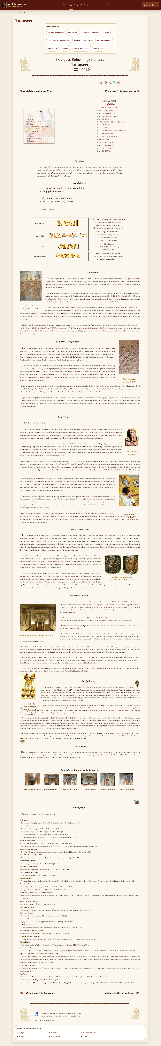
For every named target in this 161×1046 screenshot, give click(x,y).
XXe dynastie (52, 576)
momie (99, 690)
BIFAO (52, 887)
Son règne (105, 32)
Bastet (105, 618)
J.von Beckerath (119, 122)
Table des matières (89, 1032)
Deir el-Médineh (57, 470)
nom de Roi (52, 519)
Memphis (120, 602)
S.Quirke (111, 122)
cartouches (124, 698)
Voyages (76, 5)
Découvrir (109, 5)
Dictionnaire (55, 1036)
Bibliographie (99, 48)
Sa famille (64, 48)
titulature (22, 649)
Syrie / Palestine (97, 5)
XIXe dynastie (128, 279)
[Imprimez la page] (110, 84)
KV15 (37, 377)
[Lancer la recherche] (143, 5)
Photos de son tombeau (80, 48)
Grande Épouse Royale (28, 660)
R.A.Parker (108, 125)
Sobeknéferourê (45, 328)
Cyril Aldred (65, 736)
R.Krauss (115, 131)
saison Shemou (95, 377)
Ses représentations (104, 40)
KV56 (115, 733)
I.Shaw (115, 107)
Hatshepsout (93, 687)
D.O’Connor (108, 128)
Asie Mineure (64, 5)
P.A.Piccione (109, 133)
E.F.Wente (108, 151)
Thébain (122, 519)
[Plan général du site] (114, 84)
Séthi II (118, 282)
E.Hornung (102, 107)
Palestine (111, 547)
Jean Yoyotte (35, 663)
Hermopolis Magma (85, 668)
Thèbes (123, 541)
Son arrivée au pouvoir (89, 32)
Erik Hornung (44, 331)
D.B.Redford (109, 110)
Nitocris (28, 328)
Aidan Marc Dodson (79, 371)
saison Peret (103, 374)
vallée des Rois (101, 313)
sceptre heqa (89, 652)
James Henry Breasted (88, 496)
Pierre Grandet (44, 478)
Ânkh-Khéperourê (92, 328)
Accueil (15, 13)
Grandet (22, 452)
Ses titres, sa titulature (56, 32)
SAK (56, 843)
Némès (75, 652)
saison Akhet (71, 392)
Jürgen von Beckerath (28, 398)
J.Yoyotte (114, 136)
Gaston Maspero (39, 738)
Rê (77, 519)
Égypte (71, 5)
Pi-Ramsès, (65, 626)
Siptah (22, 334)
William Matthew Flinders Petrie (32, 726)
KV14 (39, 374)
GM (53, 832)
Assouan (66, 386)
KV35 (55, 718)
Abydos (75, 668)
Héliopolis (129, 602)
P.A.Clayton (108, 148)
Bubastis (65, 618)
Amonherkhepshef (122, 710)
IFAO (53, 890)
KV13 (105, 470)
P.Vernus (107, 136)
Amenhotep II (63, 718)
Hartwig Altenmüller (49, 695)
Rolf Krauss (54, 331)
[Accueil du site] (105, 84)
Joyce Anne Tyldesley (115, 435)
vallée (72, 710)
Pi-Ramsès (25, 550)
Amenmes (98, 351)
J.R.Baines (108, 116)
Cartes (21, 1036)
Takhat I (52, 299)
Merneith (131, 325)
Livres (85, 1036)
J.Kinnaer (114, 113)
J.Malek (109, 107)
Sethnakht (23, 576)
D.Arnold (108, 113)
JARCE (68, 927)
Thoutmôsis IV (107, 607)
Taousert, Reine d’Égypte (83, 40)
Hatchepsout (62, 328)
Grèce (81, 5)
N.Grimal (115, 116)
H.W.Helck (108, 131)
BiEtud (46, 890)
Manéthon (52, 209)
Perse (104, 5)
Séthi (112, 310)
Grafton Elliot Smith (102, 403)
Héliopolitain (130, 519)
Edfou (109, 389)
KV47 (112, 705)
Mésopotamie (88, 5)
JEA (48, 823)
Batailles (54, 1032)
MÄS (122, 968)
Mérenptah (124, 296)
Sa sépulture (52, 48)
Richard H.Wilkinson (77, 726)
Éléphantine (42, 564)
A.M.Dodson (109, 142)
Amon (89, 519)
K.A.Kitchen (109, 145)
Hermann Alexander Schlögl (48, 377)
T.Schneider (122, 131)
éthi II (24, 348)
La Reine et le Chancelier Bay (59, 40)
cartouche (29, 519)
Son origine (72, 32)
